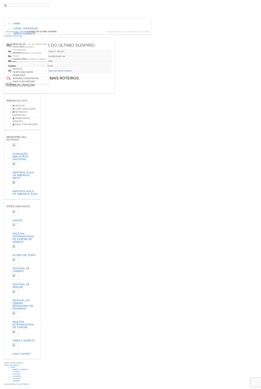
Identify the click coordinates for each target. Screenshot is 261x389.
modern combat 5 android (13, 363)
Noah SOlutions (23, 384)
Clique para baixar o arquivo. (59, 71)
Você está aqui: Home (15, 31)
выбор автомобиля (11, 365)
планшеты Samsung (13, 36)
